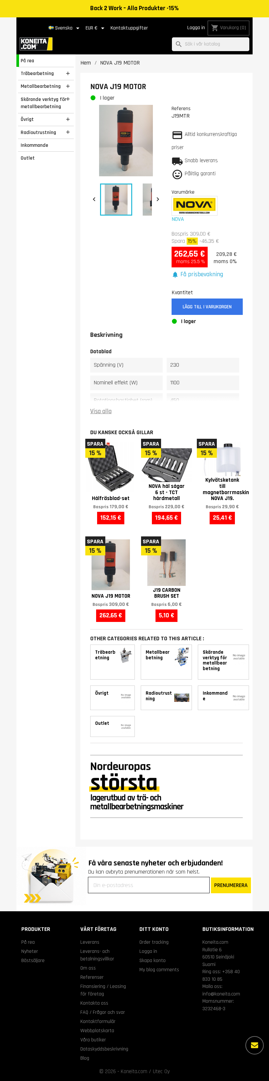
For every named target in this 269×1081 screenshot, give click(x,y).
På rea (27, 60)
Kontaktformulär (97, 1021)
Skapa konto (152, 960)
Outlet (28, 158)
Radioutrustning (38, 132)
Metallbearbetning (41, 86)
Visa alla (101, 411)
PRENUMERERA (231, 885)
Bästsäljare (33, 960)
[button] (197, 275)
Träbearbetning (37, 73)
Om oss (88, 968)
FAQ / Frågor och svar (102, 1012)
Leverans (89, 942)
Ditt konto (154, 929)
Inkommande (34, 145)
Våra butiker (93, 1039)
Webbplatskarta (97, 1030)
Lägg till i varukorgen (207, 307)
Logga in (196, 27)
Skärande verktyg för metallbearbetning (43, 103)
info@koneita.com (221, 994)
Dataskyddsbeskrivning (104, 1049)
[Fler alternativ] (254, 1045)
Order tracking (154, 942)
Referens (181, 108)
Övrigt (27, 119)
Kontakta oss (94, 1003)
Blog (84, 1058)
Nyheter (29, 951)
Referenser (92, 977)
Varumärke (183, 192)
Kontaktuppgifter (129, 28)
